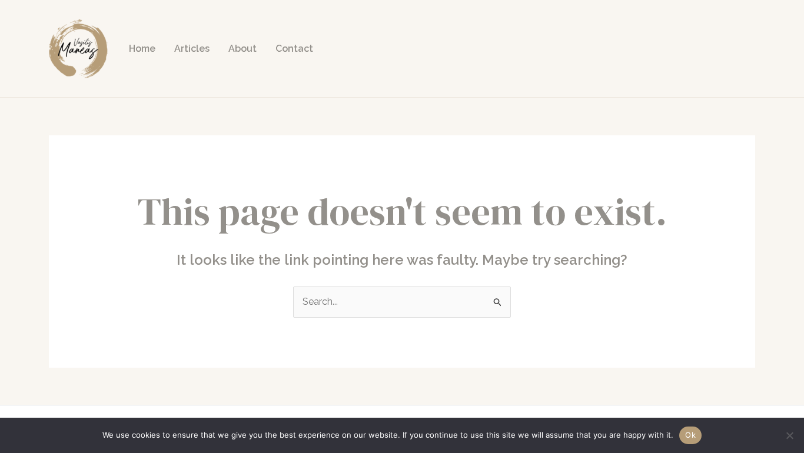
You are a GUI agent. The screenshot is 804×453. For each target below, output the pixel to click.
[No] (789, 435)
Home (142, 48)
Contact (294, 48)
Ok (690, 434)
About (242, 48)
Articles (192, 48)
